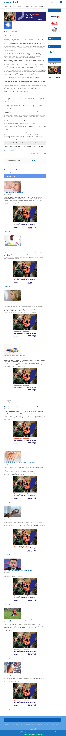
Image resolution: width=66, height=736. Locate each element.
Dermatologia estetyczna (9, 35)
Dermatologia (39, 34)
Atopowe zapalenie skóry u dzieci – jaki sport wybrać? (18, 620)
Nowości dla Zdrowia (34, 6)
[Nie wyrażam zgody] (64, 732)
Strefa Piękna (20, 6)
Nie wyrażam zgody (32, 734)
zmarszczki (33, 34)
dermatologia (21, 34)
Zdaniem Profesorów (42, 6)
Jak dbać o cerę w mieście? (11, 518)
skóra (30, 34)
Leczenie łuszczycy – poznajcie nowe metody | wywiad (18, 570)
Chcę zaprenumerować (9, 150)
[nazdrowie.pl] (13, 2)
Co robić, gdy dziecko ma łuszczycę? (13, 192)
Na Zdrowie (9, 34)
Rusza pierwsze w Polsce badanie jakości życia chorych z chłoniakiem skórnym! (24, 407)
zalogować (11, 172)
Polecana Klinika (26, 6)
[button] (48, 51)
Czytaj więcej (7, 231)
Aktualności (7, 6)
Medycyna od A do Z (13, 6)
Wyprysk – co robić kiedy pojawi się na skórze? (16, 673)
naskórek (26, 34)
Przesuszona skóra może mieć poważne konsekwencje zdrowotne (21, 302)
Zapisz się (50, 41)
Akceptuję (25, 734)
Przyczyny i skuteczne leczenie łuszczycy (14, 355)
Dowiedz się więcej (39, 734)
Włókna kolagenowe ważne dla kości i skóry (15, 247)
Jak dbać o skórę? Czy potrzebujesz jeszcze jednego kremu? (19, 462)
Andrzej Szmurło (15, 34)
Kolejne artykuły (25, 714)
